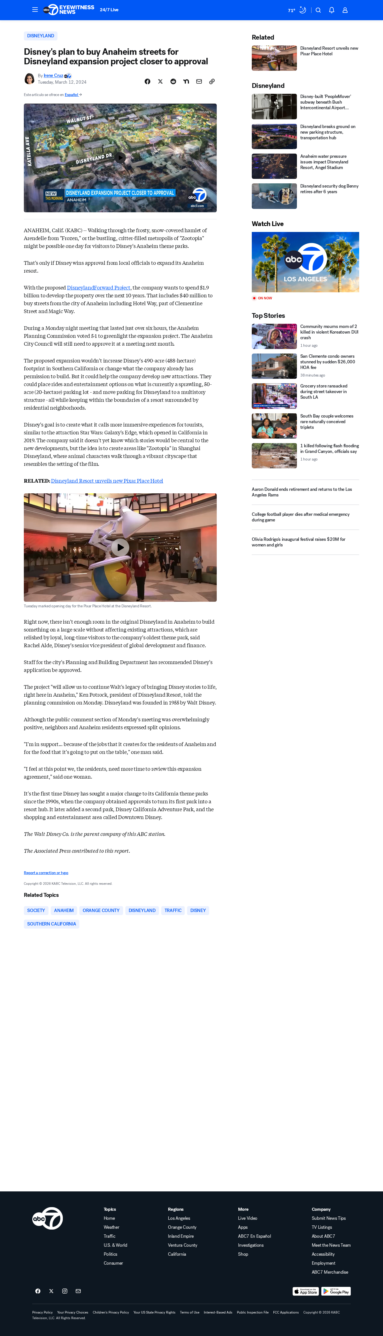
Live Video (247, 1218)
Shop (243, 1254)
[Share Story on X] (160, 81)
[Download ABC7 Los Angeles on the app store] (305, 1291)
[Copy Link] (212, 81)
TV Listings (322, 1227)
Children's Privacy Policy (111, 1312)
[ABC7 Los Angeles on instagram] (64, 1291)
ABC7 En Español (254, 1236)
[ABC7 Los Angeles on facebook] (37, 1291)
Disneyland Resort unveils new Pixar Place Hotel (107, 480)
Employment (323, 1263)
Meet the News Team (331, 1245)
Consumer (113, 1263)
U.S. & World (115, 1245)
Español (71, 94)
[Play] (305, 262)
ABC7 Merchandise (330, 1272)
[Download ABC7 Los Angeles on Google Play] (336, 1291)
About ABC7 (323, 1236)
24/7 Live (109, 10)
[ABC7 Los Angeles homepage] (68, 10)
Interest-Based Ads (218, 1312)
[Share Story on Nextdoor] (186, 81)
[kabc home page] (47, 1218)
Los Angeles (179, 1218)
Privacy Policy (42, 1312)
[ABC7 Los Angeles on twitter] (51, 1291)
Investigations (251, 1245)
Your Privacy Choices (72, 1312)
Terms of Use (189, 1312)
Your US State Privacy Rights (154, 1312)
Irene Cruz (53, 76)
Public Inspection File (253, 1312)
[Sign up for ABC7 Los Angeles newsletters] (78, 1291)
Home (109, 1218)
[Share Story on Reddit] (173, 81)
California (177, 1254)
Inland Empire (181, 1236)
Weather (111, 1227)
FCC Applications (286, 1312)
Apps (243, 1227)
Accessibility (323, 1254)
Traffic (110, 1236)
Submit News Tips (329, 1218)
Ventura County (182, 1245)
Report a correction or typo (46, 873)
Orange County (182, 1227)
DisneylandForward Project (98, 287)
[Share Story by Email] (199, 81)
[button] (35, 9)
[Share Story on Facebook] (147, 81)
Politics (110, 1254)
